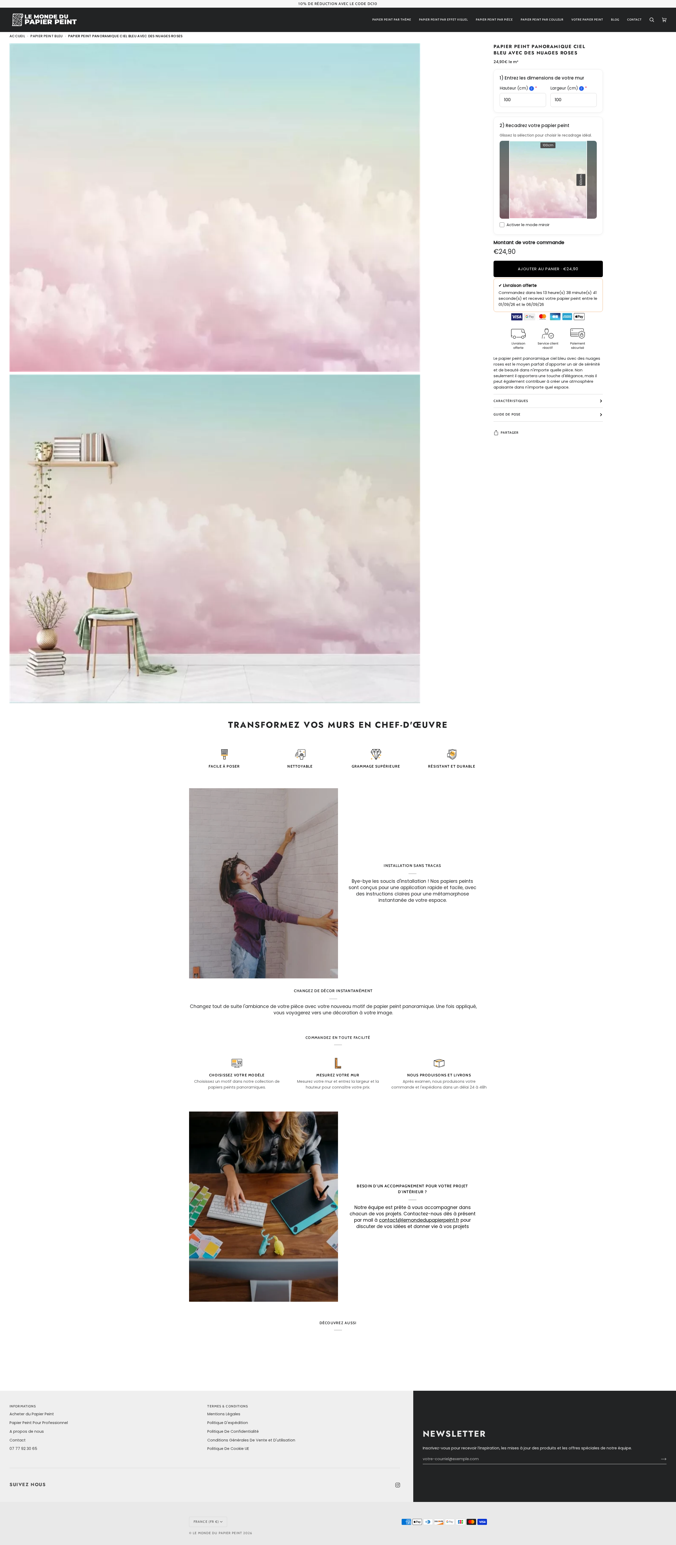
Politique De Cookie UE (228, 1448)
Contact (18, 1440)
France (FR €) (206, 1522)
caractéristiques (511, 401)
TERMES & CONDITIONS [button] (227, 1406)
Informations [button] (23, 1406)
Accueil (17, 36)
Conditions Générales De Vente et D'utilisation (251, 1440)
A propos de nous (27, 1431)
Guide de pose (507, 414)
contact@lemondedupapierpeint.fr (419, 1220)
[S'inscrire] (659, 1459)
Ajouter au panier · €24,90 (548, 269)
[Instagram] (397, 1485)
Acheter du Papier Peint (32, 1414)
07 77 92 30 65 (23, 1448)
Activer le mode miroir (528, 224)
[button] (391, 20)
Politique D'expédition (227, 1422)
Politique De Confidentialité (233, 1431)
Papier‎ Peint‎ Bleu (46, 36)
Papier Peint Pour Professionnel (39, 1422)
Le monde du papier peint (217, 1533)
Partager (510, 433)
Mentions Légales (223, 1414)
